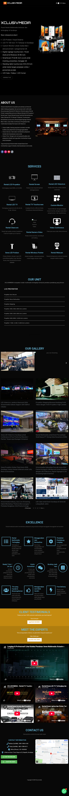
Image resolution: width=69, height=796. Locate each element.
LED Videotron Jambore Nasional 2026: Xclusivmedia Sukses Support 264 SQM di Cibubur (15, 405)
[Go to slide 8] (12, 373)
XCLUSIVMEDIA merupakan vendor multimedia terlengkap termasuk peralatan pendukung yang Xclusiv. (34, 282)
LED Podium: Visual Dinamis (13, 40)
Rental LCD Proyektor (12, 184)
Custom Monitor (57, 205)
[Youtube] (8, 151)
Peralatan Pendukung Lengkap (60, 540)
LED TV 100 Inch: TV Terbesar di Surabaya (18, 43)
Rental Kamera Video (34, 232)
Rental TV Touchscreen (34, 205)
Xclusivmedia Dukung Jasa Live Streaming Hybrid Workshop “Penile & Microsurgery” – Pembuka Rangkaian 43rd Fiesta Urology (16, 504)
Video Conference (57, 228)
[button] (29, 334)
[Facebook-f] (2, 151)
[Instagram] (5, 151)
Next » (42, 508)
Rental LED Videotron (57, 184)
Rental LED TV (12, 205)
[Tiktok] (12, 151)
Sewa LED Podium (12, 253)
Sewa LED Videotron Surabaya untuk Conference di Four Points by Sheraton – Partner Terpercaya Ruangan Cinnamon (15, 437)
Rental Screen (34, 184)
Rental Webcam (57, 253)
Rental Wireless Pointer (34, 253)
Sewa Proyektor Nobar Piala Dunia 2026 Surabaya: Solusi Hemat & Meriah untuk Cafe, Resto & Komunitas (16, 469)
